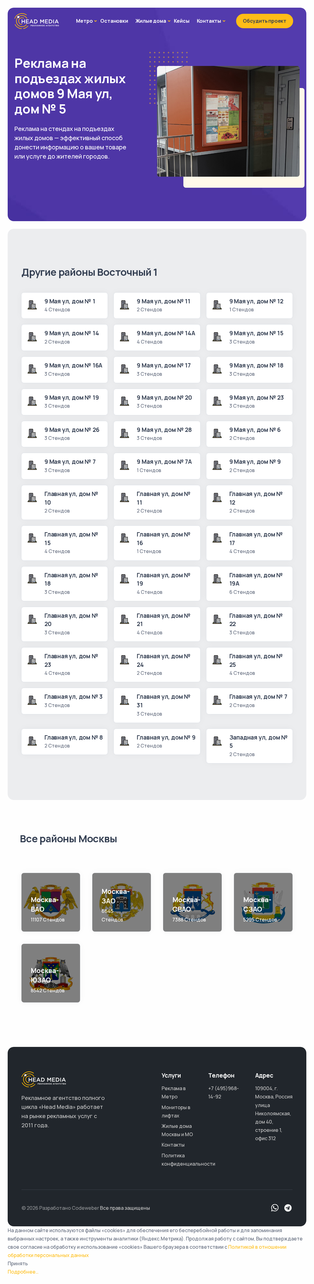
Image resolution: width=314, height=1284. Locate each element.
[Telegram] (288, 1208)
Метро (84, 20)
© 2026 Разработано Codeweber (60, 1208)
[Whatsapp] (274, 1208)
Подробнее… (23, 1271)
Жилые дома (151, 20)
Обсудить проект (264, 20)
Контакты (209, 20)
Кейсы (182, 20)
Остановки (114, 20)
